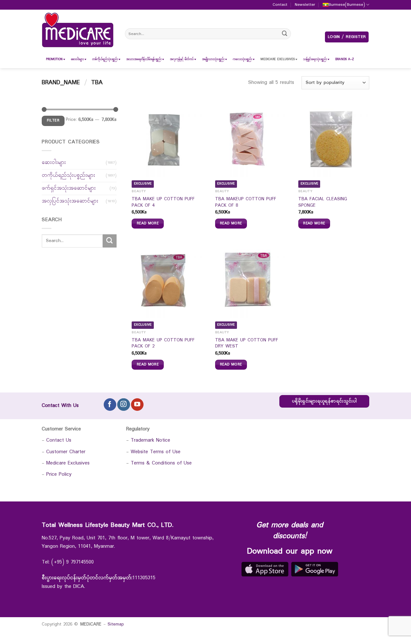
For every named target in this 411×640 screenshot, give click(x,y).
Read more (148, 223)
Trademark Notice (150, 440)
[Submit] (285, 33)
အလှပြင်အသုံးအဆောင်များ (70, 201)
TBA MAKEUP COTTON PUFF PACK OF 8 (245, 202)
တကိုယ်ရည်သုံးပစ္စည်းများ (68, 175)
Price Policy (59, 474)
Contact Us (58, 440)
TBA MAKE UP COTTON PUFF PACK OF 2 (163, 343)
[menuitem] (54, 59)
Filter (53, 120)
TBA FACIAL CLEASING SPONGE (322, 202)
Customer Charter (65, 452)
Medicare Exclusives (68, 463)
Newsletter (305, 5)
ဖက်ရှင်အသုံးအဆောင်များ (69, 188)
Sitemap (116, 624)
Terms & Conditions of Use (161, 463)
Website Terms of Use (155, 452)
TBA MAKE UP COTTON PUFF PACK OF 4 (163, 202)
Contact (280, 5)
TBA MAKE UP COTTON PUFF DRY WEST (246, 343)
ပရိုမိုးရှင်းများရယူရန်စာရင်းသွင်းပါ (324, 401)
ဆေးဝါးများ (54, 162)
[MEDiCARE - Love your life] (78, 30)
